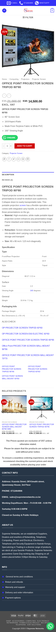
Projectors (25, 79)
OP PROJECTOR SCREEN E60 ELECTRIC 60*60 (25, 334)
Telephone (21, 625)
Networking (12, 623)
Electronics (43, 621)
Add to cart (24, 146)
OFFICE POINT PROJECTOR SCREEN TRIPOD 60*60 (37, 369)
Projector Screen (39, 79)
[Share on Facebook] (9, 159)
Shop (8, 621)
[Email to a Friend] (18, 159)
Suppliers (42, 534)
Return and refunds (14, 582)
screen (23, 205)
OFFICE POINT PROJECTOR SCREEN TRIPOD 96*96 (28, 340)
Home (4, 79)
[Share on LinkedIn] (28, 159)
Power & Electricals (29, 623)
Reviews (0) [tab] (7, 180)
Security (45, 623)
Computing (14, 79)
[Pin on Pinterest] (23, 159)
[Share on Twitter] (14, 159)
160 (31, 290)
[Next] (53, 417)
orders (5, 557)
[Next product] (4, 96)
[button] (4, 10)
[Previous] (2, 417)
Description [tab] (8, 175)
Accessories (18, 621)
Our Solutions (34, 625)
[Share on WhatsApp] (4, 159)
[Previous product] (9, 96)
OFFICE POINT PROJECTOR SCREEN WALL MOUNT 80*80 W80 (14, 426)
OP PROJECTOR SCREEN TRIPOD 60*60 (22, 328)
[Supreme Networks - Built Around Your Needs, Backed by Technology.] (28, 10)
